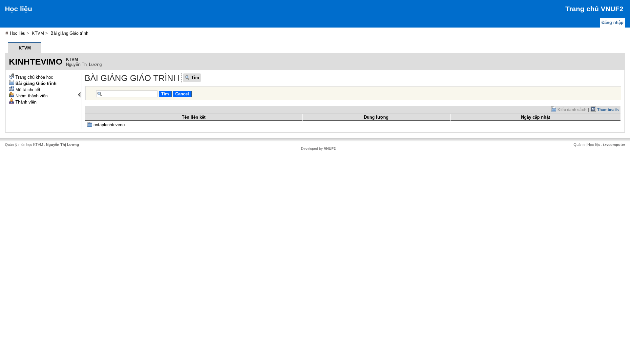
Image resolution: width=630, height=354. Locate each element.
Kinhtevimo (35, 61)
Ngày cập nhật (535, 117)
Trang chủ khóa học (33, 77)
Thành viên (25, 102)
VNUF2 (330, 148)
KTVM (38, 33)
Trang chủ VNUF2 (594, 8)
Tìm (195, 77)
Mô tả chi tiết (27, 89)
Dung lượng (376, 117)
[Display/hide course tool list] (79, 94)
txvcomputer (614, 145)
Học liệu (18, 8)
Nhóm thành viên (31, 95)
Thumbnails (607, 110)
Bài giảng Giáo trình (69, 33)
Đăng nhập (612, 22)
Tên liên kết (193, 117)
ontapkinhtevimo (108, 124)
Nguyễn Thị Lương (62, 145)
